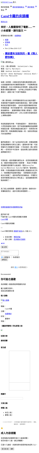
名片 (6, 45)
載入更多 (4, 247)
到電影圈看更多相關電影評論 (11, 207)
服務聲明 (22, 424)
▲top (3, 243)
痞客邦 (16, 231)
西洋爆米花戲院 (19, 239)
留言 (20, 231)
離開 (12, 449)
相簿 (6, 40)
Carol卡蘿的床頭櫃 (15, 16)
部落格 (7, 42)
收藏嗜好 (18, 36)
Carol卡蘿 (4, 219)
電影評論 (17, 237)
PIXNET (9, 422)
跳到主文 (4, 22)
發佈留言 (4, 260)
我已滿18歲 (5, 449)
